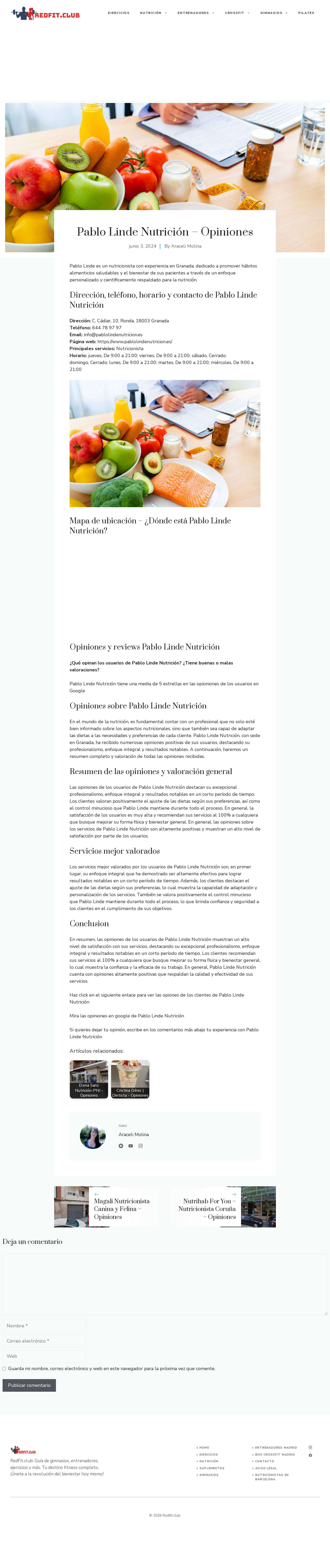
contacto (264, 1461)
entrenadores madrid (276, 1448)
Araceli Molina (186, 246)
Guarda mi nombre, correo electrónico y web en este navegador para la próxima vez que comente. (111, 1368)
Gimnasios (271, 13)
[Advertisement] (165, 64)
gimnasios (209, 1475)
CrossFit (234, 13)
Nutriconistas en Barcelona (272, 1477)
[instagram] (310, 1447)
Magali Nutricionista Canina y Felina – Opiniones (122, 1209)
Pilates (306, 13)
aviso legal (266, 1468)
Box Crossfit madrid (275, 1455)
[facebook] (310, 1455)
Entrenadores (193, 13)
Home (204, 1448)
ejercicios (209, 1455)
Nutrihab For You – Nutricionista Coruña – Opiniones (207, 1209)
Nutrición (151, 13)
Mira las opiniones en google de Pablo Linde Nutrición (127, 1016)
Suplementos (212, 1468)
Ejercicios (119, 13)
